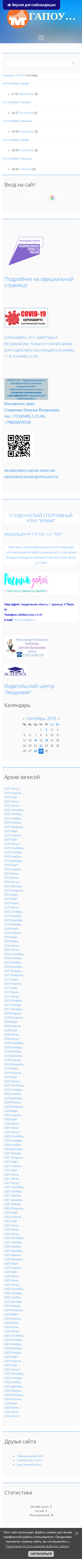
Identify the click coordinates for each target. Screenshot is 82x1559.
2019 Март (11, 1068)
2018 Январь (12, 1013)
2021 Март (11, 1162)
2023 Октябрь (13, 1293)
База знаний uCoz (29, 1464)
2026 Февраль (14, 1395)
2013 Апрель (12, 835)
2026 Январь (12, 1390)
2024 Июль (11, 1327)
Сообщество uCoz (29, 1460)
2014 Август (12, 882)
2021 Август (12, 1183)
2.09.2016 (25, 169)
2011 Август (12, 788)
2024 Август (12, 1331)
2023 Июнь (11, 1276)
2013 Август (12, 844)
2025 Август (12, 1369)
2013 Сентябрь (14, 848)
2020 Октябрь (13, 1140)
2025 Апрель (12, 1361)
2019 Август (12, 1081)
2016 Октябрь (13, 958)
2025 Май (10, 1365)
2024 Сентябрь (14, 1335)
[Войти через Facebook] (37, 198)
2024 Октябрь (13, 1340)
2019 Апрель (12, 1073)
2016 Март (11, 928)
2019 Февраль (14, 1064)
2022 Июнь (11, 1225)
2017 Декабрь (13, 1009)
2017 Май (10, 988)
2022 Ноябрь (12, 1246)
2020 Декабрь (13, 1149)
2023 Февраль (14, 1259)
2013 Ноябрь (12, 856)
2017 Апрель (12, 983)
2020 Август (12, 1132)
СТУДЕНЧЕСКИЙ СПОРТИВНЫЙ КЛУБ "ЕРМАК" (41, 518)
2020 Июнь (11, 1123)
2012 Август (12, 805)
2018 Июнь (11, 1034)
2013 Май (10, 839)
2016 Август (12, 950)
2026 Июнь (11, 1407)
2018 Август (12, 1039)
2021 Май (10, 1170)
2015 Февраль (14, 890)
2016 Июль (11, 945)
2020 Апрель (12, 1115)
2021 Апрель (12, 1166)
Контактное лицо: (19, 403)
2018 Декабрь (13, 1056)
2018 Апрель (12, 1026)
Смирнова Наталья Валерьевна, (32, 410)
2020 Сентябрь (14, 1136)
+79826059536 (17, 422)
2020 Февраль (14, 1107)
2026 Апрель (12, 1399)
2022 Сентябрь (14, 1238)
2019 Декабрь (13, 1098)
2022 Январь (12, 1204)
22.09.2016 (26, 113)
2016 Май (10, 937)
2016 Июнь (11, 941)
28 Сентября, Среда (16, 83)
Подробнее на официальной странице (39, 282)
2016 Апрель (12, 933)
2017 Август (12, 996)
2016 (19, 75)
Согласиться (41, 1554)
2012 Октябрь (13, 814)
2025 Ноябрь (12, 1382)
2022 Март (11, 1212)
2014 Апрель (12, 869)
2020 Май (10, 1119)
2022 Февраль (14, 1208)
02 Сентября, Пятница (17, 158)
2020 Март (11, 1111)
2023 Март (11, 1263)
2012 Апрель (12, 793)
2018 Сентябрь (14, 1043)
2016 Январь (12, 924)
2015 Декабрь (13, 920)
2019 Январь (12, 1060)
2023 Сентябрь (14, 1289)
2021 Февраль (14, 1157)
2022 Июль (11, 1229)
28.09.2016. (26, 94)
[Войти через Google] (52, 197)
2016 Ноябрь (12, 962)
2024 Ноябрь (12, 1344)
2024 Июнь (11, 1323)
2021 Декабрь (13, 1200)
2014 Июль (11, 878)
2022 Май (10, 1221)
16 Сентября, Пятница (17, 121)
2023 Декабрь (13, 1302)
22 (40, 746)
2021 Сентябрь (14, 1187)
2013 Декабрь (13, 861)
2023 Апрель (12, 1268)
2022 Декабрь (13, 1251)
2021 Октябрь (13, 1191)
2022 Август (12, 1234)
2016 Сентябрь (14, 954)
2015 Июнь (11, 903)
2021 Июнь (11, 1174)
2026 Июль (11, 1412)
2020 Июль (11, 1128)
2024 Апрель (12, 1319)
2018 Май (10, 1030)
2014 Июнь (11, 873)
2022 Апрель (12, 1217)
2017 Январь (12, 971)
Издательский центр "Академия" (29, 689)
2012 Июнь (11, 801)
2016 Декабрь (13, 967)
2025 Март (11, 1357)
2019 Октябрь (13, 1090)
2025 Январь (12, 1352)
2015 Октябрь (13, 912)
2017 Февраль (14, 975)
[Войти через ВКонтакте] (29, 198)
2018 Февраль (14, 1017)
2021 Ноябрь (12, 1195)
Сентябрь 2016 (41, 718)
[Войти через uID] (22, 198)
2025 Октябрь (13, 1378)
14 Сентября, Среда (16, 140)
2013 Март (11, 831)
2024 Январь (12, 1306)
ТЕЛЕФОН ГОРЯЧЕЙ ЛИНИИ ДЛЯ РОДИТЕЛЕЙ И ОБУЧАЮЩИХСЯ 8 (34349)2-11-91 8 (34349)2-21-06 (39, 350)
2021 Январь (12, 1153)
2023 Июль (11, 1280)
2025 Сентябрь (14, 1374)
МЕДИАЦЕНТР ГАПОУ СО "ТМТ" (33, 534)
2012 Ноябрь (12, 818)
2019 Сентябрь (14, 1085)
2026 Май (10, 1403)
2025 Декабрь (13, 1386)
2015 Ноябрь (12, 916)
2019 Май (10, 1077)
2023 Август (12, 1285)
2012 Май (10, 797)
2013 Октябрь (13, 852)
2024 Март (11, 1314)
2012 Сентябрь (14, 810)
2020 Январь (12, 1102)
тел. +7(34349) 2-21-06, (25, 416)
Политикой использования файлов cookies (37, 1546)
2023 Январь (12, 1255)
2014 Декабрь (13, 886)
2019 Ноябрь (12, 1094)
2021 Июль (11, 1179)
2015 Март (11, 895)
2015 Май (10, 899)
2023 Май (10, 1272)
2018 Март (11, 1022)
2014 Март (11, 865)
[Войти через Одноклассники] (60, 198)
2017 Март (11, 979)
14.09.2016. (26, 150)
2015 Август (12, 907)
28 (35, 751)
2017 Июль (11, 992)
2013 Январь (12, 822)
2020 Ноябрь (12, 1145)
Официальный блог (30, 1456)
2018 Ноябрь (12, 1051)
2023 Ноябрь (12, 1297)
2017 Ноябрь (12, 1005)
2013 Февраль (14, 827)
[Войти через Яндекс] (44, 198)
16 (46, 740)
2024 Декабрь (13, 1348)
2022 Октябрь (13, 1242)
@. (25, 620)
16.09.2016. (26, 131)
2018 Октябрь (13, 1047)
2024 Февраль (14, 1310)
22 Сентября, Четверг (17, 102)
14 (35, 740)
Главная (7, 75)
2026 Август (12, 1416)
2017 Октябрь (13, 1000)
